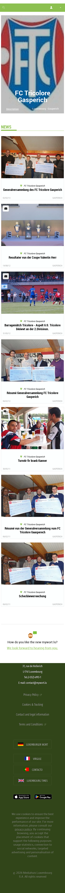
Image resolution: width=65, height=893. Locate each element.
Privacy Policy (31, 695)
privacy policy (23, 829)
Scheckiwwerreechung (32, 596)
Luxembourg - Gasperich (45, 108)
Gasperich (57, 197)
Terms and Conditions (31, 724)
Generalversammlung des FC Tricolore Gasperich (32, 190)
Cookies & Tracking (32, 704)
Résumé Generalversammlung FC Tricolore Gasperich (32, 395)
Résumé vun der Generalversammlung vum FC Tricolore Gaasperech (32, 530)
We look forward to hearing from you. (32, 648)
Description (12, 109)
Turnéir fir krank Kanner (32, 460)
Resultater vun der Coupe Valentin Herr (33, 257)
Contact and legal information (32, 714)
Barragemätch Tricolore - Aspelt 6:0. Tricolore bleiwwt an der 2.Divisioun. (32, 327)
